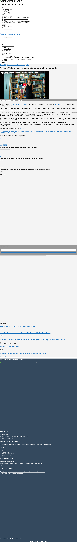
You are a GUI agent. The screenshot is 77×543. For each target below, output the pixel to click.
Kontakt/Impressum (7, 452)
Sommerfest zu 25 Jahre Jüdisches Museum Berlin (17, 326)
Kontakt (4, 25)
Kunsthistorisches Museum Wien (16, 65)
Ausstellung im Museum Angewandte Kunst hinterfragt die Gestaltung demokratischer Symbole (33, 340)
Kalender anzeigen (4, 356)
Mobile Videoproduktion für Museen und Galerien (16, 19)
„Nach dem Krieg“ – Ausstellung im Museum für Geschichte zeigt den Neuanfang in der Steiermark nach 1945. (25, 169)
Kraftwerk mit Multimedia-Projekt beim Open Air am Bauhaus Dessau (23, 353)
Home (3, 44)
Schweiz (6, 15)
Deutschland (7, 12)
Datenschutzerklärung (8, 453)
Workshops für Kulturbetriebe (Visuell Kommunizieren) (17, 17)
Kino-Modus (18, 100)
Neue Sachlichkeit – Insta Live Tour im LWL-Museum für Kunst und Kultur (25, 333)
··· (2, 27)
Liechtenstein (7, 16)
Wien (27, 65)
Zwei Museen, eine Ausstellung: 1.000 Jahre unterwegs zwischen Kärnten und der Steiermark (21, 158)
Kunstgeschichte (38, 131)
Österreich (6, 10)
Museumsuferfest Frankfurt (9, 346)
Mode (45, 131)
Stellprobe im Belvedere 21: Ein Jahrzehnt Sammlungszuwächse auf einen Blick (18, 147)
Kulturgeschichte (29, 131)
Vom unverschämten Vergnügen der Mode (59, 131)
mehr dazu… (3, 465)
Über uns (4, 24)
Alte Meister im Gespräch (20, 104)
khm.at (22, 128)
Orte (3, 14)
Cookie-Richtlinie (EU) (8, 455)
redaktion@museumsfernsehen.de (7, 438)
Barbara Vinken (58, 104)
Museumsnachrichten (7, 5)
